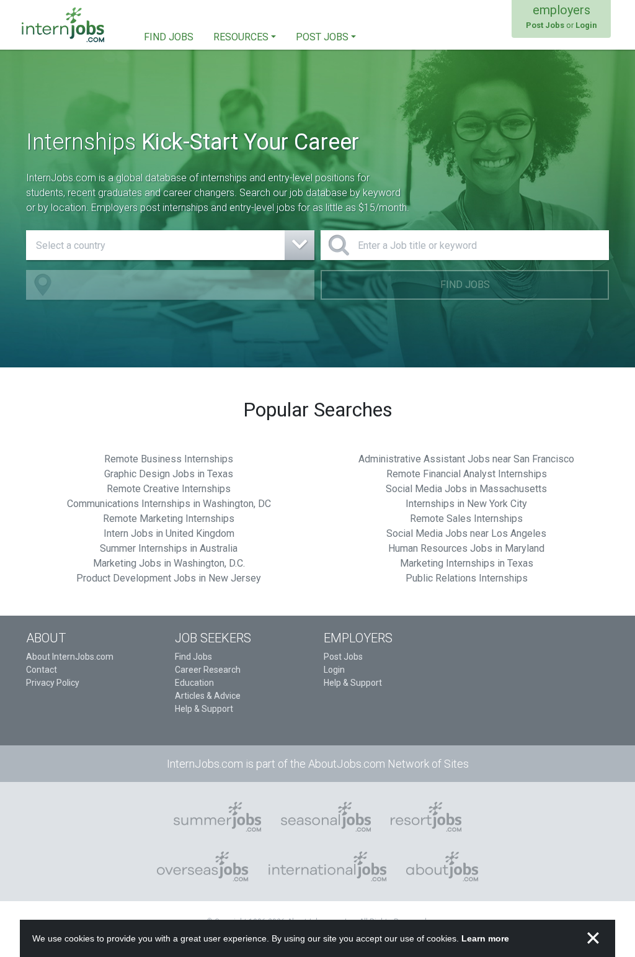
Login (334, 670)
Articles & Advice (208, 696)
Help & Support (204, 709)
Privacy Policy (52, 683)
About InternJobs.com (69, 657)
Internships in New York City (466, 504)
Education (194, 683)
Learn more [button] (485, 938)
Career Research (208, 670)
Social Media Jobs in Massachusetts (466, 489)
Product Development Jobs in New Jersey (168, 578)
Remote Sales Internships (466, 518)
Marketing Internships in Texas (466, 563)
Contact (41, 670)
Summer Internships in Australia (169, 548)
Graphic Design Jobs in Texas (168, 474)
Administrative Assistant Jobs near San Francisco (466, 459)
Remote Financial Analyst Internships (466, 474)
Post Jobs (343, 657)
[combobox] (170, 245)
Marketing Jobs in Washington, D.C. (169, 563)
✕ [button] (593, 938)
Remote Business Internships (168, 459)
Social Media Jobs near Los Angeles (466, 533)
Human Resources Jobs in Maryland (466, 548)
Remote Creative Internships (169, 489)
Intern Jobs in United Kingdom (169, 533)
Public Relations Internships (467, 578)
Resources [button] (241, 37)
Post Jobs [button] (322, 37)
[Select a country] (170, 245)
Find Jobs (465, 284)
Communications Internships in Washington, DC (169, 504)
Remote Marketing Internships (168, 518)
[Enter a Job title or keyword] (465, 245)
